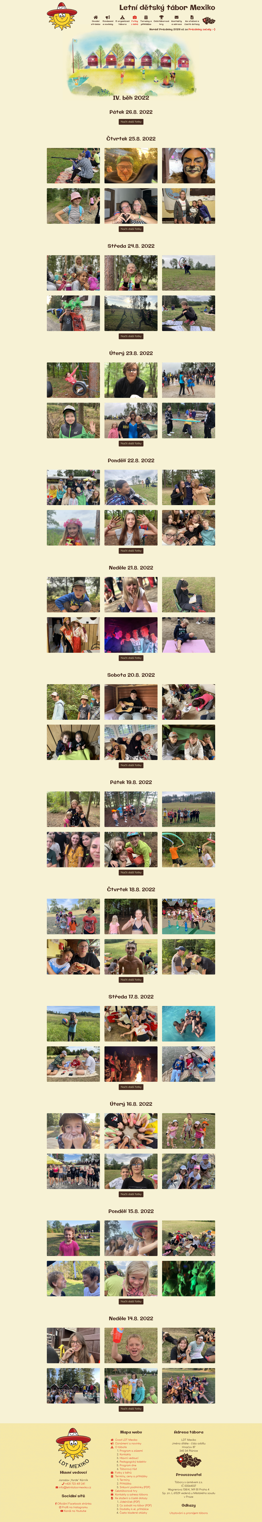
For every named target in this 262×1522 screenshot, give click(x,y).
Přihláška (125, 1483)
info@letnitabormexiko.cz (74, 1487)
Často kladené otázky (133, 1513)
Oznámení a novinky (127, 1443)
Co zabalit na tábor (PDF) (136, 1505)
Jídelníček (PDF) (130, 1502)
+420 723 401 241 (74, 1484)
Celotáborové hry (125, 1491)
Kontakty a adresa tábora (131, 1494)
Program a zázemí (131, 1451)
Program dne (128, 1465)
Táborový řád (128, 1469)
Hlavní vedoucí (129, 1458)
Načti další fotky (131, 121)
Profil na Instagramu (74, 1507)
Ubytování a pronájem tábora (189, 1513)
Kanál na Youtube (74, 1511)
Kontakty (125, 1454)
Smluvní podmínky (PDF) (135, 1487)
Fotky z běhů (123, 1472)
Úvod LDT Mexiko (125, 1440)
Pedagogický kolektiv (133, 1461)
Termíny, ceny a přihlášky (130, 1476)
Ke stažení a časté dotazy (130, 1498)
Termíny (125, 1480)
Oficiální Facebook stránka (74, 1503)
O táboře (120, 1447)
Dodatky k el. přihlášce (134, 1509)
